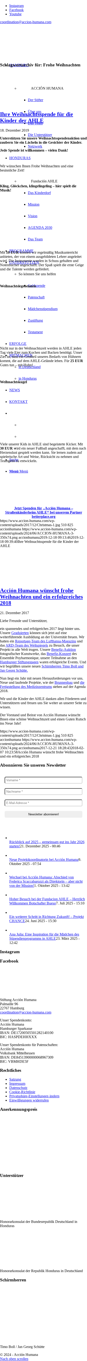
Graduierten (20, 633)
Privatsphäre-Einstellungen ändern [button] (34, 1096)
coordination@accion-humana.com (25, 22)
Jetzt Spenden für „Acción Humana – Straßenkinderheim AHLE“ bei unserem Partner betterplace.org (43, 512)
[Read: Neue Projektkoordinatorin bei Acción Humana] (13, 855)
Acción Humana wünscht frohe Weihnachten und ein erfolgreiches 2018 (41, 596)
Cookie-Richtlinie (22, 1092)
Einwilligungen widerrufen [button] (29, 1100)
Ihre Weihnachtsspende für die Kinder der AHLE (36, 117)
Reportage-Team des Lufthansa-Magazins (45, 641)
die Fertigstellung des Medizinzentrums (42, 684)
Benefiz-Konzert (59, 654)
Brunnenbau (64, 682)
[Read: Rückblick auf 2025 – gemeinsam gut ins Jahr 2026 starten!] (13, 838)
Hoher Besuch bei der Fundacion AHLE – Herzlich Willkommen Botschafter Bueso (47, 901)
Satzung (15, 1079)
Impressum (17, 1084)
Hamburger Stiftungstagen (19, 662)
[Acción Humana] (35, 50)
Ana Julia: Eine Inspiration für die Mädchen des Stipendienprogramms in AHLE (44, 936)
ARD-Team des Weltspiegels (27, 645)
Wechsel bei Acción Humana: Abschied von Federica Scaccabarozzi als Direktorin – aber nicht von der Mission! (46, 881)
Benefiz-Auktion (63, 649)
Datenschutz (18, 1088)
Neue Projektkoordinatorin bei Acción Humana (43, 860)
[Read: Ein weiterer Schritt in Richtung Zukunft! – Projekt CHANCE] (13, 912)
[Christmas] (43, 104)
